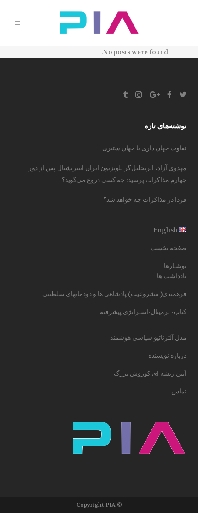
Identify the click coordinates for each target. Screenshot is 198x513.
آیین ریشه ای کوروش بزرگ (150, 373)
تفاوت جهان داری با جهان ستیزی (144, 148)
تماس (178, 391)
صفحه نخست (168, 248)
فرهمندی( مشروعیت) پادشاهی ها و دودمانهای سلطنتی (114, 294)
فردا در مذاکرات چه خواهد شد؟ (144, 199)
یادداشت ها (171, 276)
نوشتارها (175, 266)
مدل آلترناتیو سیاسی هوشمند (148, 337)
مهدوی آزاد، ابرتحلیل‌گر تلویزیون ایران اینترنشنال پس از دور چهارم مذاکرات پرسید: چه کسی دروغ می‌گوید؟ (107, 174)
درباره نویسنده (167, 355)
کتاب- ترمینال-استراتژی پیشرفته (143, 312)
